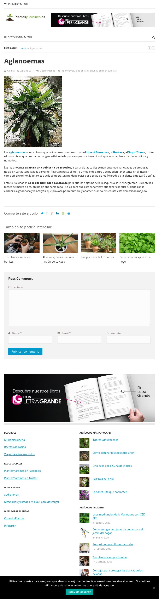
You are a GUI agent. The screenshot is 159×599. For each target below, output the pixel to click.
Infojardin (10, 525)
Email (66, 333)
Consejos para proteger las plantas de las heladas (118, 572)
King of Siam (135, 152)
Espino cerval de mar (105, 439)
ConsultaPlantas (14, 518)
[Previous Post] (149, 48)
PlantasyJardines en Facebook (22, 471)
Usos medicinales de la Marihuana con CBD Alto (119, 516)
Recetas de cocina (15, 447)
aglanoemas (67, 70)
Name (16, 333)
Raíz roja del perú (103, 479)
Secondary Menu (19, 37)
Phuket (117, 152)
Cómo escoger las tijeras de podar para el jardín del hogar (118, 531)
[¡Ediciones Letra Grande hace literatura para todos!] (103, 26)
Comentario (15, 287)
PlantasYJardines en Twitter (20, 478)
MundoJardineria (14, 440)
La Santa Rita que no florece (110, 492)
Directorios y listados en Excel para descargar (31, 502)
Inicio (23, 48)
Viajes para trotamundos (19, 454)
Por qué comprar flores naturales (113, 544)
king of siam (82, 70)
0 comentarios (47, 70)
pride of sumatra (108, 70)
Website (115, 333)
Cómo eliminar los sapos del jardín (114, 453)
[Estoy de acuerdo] (154, 588)
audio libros (11, 494)
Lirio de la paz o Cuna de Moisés (112, 466)
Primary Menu (17, 4)
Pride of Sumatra (96, 152)
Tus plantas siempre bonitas (110, 557)
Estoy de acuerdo (79, 591)
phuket (94, 70)
